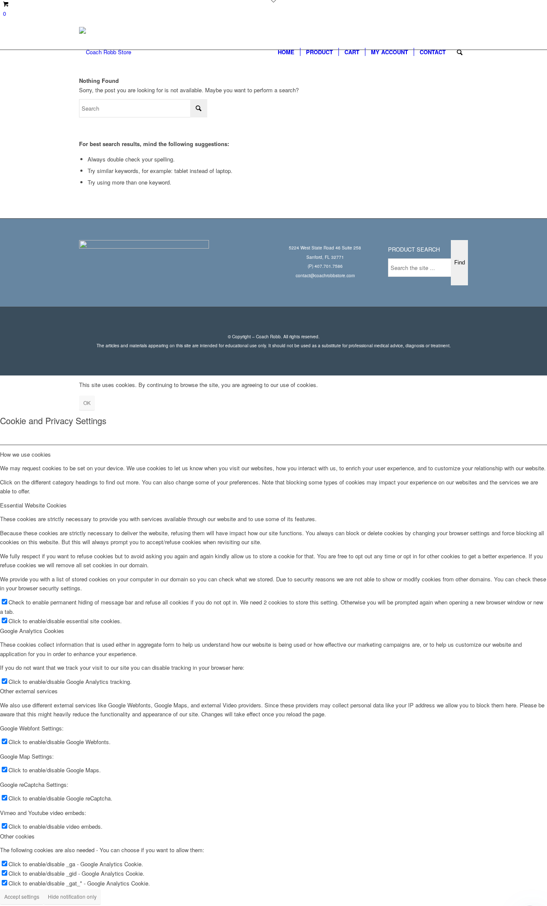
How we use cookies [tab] (25, 454)
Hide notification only (72, 896)
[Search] (459, 52)
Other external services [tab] (29, 691)
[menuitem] (286, 52)
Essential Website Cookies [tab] (33, 505)
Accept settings (21, 896)
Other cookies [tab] (17, 836)
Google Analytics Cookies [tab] (32, 631)
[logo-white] (105, 52)
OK (87, 402)
